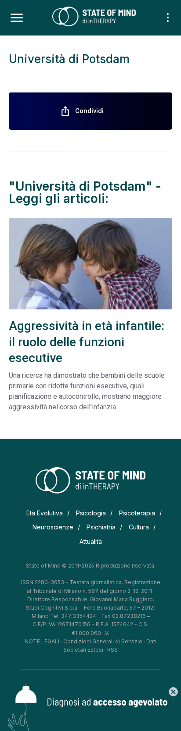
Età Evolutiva (44, 513)
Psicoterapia (137, 513)
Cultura (139, 527)
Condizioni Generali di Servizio (102, 641)
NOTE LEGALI (42, 641)
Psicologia (91, 513)
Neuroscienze (53, 527)
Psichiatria (101, 527)
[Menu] (17, 18)
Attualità (91, 541)
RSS (112, 649)
